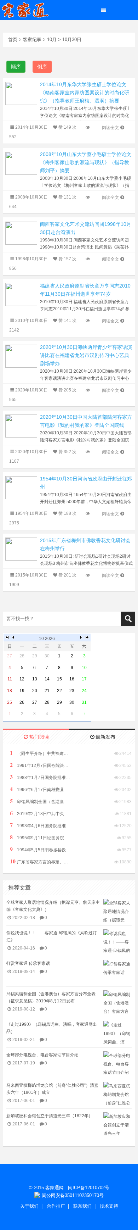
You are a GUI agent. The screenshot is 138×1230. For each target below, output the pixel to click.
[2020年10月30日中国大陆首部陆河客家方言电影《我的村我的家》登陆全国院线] (21, 425)
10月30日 (71, 39)
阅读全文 (110, 127)
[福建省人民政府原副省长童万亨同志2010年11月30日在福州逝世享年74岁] (21, 294)
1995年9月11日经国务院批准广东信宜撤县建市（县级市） (40, 837)
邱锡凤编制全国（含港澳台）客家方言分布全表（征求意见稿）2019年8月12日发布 (40, 801)
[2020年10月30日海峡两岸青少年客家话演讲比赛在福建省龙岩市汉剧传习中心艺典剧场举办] (21, 355)
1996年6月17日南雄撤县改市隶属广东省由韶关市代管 (40, 789)
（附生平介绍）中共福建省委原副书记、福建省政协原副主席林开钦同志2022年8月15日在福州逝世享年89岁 (40, 753)
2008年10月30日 (31, 197)
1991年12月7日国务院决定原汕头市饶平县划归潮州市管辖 (40, 765)
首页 (12, 39)
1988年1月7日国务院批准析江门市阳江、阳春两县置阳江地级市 (40, 777)
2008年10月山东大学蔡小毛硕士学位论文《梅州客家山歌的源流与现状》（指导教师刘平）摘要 (85, 162)
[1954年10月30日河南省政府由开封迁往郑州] (21, 487)
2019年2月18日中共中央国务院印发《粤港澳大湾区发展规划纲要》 (40, 813)
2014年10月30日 (31, 127)
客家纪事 (32, 39)
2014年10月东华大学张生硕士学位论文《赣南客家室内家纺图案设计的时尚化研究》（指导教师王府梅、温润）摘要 (84, 93)
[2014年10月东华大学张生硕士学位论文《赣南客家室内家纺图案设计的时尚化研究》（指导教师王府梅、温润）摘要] (21, 93)
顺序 (16, 66)
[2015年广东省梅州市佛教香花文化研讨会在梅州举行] (21, 548)
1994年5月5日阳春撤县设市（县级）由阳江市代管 (40, 849)
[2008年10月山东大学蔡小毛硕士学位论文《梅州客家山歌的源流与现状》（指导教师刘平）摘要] (21, 163)
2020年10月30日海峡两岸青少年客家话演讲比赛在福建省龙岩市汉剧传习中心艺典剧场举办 (86, 355)
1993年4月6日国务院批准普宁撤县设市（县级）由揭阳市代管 (40, 825)
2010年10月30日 (31, 320)
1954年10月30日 (31, 513)
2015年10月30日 (31, 575)
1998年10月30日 (31, 258)
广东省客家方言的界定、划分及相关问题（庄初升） (40, 861)
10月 (52, 39)
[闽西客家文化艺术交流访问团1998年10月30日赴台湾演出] (21, 232)
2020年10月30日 (31, 390)
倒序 (42, 66)
